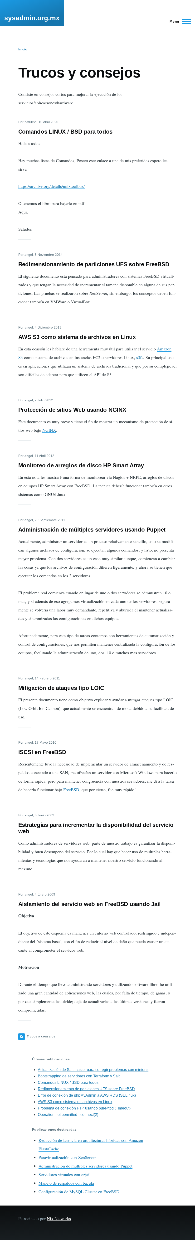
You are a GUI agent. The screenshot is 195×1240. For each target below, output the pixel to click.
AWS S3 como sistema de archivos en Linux (75, 1102)
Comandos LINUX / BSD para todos (68, 1082)
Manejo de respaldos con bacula (66, 1183)
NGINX (49, 430)
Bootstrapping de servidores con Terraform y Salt (79, 1076)
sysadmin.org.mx (32, 18)
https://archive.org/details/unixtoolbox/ (51, 186)
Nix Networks (59, 1218)
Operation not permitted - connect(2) (68, 1115)
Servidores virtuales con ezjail (65, 1174)
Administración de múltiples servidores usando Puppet (85, 1166)
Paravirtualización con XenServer (67, 1157)
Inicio (22, 49)
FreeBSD (71, 789)
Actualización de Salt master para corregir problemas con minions (93, 1070)
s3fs (139, 357)
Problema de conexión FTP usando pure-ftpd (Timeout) (84, 1108)
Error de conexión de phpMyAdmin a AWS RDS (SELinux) (87, 1095)
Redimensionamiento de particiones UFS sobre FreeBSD (86, 1089)
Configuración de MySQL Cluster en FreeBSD (79, 1191)
